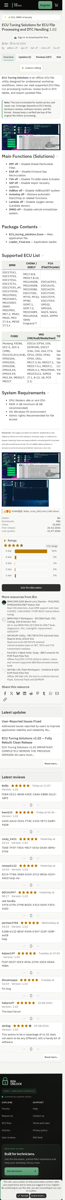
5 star (9, 550)
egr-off (24, 48)
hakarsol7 (8, 1003)
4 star (9, 557)
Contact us (38, 1115)
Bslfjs (5, 785)
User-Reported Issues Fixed (21, 721)
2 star (9, 569)
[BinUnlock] (17, 5)
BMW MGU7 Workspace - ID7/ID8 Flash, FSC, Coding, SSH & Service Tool (31, 620)
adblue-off (12, 48)
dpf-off (34, 48)
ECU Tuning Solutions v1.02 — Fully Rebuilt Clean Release (27, 740)
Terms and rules (41, 1123)
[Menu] (6, 5)
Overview (8, 57)
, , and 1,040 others (35, 511)
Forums (6, 1108)
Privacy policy (40, 1130)
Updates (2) (25, 57)
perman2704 (10, 923)
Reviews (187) (43, 57)
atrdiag (6, 1025)
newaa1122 (9, 865)
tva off (56, 48)
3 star (9, 563)
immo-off (45, 48)
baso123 (7, 812)
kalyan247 (8, 953)
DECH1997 (9, 892)
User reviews (8, 1137)
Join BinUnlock (14, 1171)
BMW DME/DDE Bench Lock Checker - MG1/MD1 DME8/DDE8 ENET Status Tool (33, 603)
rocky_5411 (9, 839)
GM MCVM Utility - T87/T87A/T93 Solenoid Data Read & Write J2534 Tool (33, 637)
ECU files (6, 1123)
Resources (7, 1115)
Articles (6, 1130)
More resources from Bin (19, 597)
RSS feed (38, 1137)
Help (35, 1108)
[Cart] (56, 5)
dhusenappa (9, 980)
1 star (9, 575)
